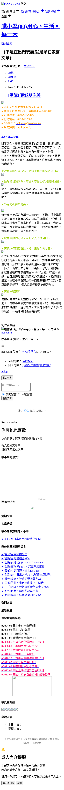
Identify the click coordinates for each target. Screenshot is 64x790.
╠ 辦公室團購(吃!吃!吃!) (37, 365)
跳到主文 (6, 43)
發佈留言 (7, 398)
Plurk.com (42, 499)
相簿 (11, 73)
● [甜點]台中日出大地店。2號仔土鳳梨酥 (26, 574)
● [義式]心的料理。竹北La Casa (20, 570)
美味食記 (28, 361)
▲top (4, 371)
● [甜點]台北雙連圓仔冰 (15, 558)
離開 (19, 783)
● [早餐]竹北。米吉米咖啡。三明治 (22, 582)
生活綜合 (29, 66)
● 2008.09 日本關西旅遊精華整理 (21, 539)
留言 (33, 351)
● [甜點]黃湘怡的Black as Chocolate (22, 562)
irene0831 (6, 332)
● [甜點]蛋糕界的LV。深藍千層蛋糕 (23, 566)
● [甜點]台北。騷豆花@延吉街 (19, 591)
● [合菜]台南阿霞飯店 (14, 554)
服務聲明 (37, 743)
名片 (11, 81)
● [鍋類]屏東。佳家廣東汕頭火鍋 (21, 595)
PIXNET (16, 739)
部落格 (12, 77)
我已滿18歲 (8, 783)
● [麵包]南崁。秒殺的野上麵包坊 (21, 578)
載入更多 (7, 378)
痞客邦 (26, 351)
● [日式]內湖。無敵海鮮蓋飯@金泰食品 (25, 586)
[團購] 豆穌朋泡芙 (24, 95)
